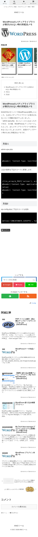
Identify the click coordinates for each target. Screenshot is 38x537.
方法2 (8, 94)
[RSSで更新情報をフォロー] (28, 296)
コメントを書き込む (19, 507)
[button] (34, 280)
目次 (16, 83)
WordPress (6, 230)
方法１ (8, 92)
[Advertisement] (19, 252)
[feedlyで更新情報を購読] (10, 296)
